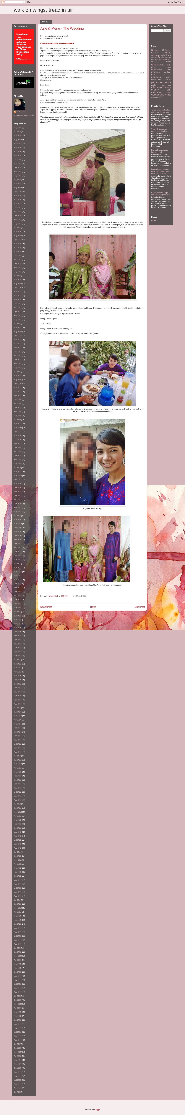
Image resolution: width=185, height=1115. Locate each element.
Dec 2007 (17, 1024)
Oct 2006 (17, 1080)
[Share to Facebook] (82, 596)
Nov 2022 (17, 308)
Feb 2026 (17, 152)
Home (93, 607)
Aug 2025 (17, 175)
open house (163, 79)
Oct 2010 (17, 888)
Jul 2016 (17, 612)
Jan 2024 (17, 251)
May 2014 (18, 716)
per (170, 79)
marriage (155, 72)
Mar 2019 (17, 484)
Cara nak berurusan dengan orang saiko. (159, 130)
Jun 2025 (17, 183)
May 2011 (18, 860)
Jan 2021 (17, 396)
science (155, 90)
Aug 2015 (17, 656)
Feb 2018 (17, 536)
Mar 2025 (17, 195)
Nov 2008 (17, 980)
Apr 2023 (17, 288)
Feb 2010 (17, 920)
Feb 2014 (17, 728)
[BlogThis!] (77, 596)
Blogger (97, 1110)
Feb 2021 (17, 392)
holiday (168, 67)
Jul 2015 (17, 660)
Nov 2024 (17, 212)
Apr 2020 (17, 432)
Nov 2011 (17, 836)
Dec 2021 (17, 352)
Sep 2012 (17, 796)
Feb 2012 (17, 824)
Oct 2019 (17, 456)
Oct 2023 (17, 264)
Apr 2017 (17, 576)
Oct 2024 (17, 216)
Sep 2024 (17, 220)
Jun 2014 (17, 712)
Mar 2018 (17, 532)
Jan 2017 (17, 588)
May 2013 (18, 764)
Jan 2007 (17, 1068)
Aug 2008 (17, 992)
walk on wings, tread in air (43, 10)
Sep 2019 (17, 460)
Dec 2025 (17, 160)
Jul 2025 (17, 180)
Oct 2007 (17, 1032)
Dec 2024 (17, 208)
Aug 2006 (17, 1088)
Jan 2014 (17, 732)
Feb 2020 (17, 440)
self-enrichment (161, 91)
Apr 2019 (17, 480)
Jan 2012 (17, 828)
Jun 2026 (17, 135)
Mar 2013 (17, 772)
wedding (154, 97)
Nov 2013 (17, 740)
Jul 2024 (17, 228)
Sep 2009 (17, 940)
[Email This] (74, 596)
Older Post (139, 607)
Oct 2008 (17, 984)
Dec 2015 (17, 640)
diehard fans (166, 55)
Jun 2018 (17, 520)
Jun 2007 (17, 1048)
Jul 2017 (17, 564)
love (169, 69)
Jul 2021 (17, 372)
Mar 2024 (17, 244)
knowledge (156, 69)
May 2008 (18, 1004)
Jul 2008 (17, 996)
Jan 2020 (17, 444)
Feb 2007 (17, 1064)
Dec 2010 (17, 880)
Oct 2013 (17, 744)
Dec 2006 (17, 1072)
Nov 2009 (17, 932)
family (161, 57)
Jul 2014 (17, 708)
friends (168, 62)
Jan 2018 (17, 540)
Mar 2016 (17, 628)
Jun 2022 (17, 328)
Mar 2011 (17, 868)
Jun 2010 (17, 904)
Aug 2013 (17, 752)
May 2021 (18, 380)
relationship (157, 87)
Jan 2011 (17, 876)
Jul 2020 (17, 420)
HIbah (153, 67)
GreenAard (158, 64)
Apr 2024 (17, 240)
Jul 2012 (17, 804)
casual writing (161, 52)
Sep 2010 (17, 892)
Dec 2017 (17, 544)
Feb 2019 (17, 488)
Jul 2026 (17, 132)
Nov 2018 (17, 500)
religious (168, 87)
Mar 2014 (17, 724)
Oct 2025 (17, 167)
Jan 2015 (17, 684)
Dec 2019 (17, 448)
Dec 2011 (17, 832)
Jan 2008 (17, 1020)
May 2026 (18, 139)
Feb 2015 (17, 680)
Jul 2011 (17, 852)
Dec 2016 (17, 592)
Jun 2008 (17, 1000)
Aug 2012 (17, 800)
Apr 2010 (17, 912)
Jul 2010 (17, 900)
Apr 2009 (17, 960)
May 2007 (18, 1052)
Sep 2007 (17, 1036)
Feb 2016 (17, 632)
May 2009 (18, 956)
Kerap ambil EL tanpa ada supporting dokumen (161, 194)
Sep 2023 (17, 268)
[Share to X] (79, 596)
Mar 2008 (17, 1012)
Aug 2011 (17, 848)
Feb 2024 (17, 248)
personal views (161, 82)
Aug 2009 (17, 944)
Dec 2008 (17, 976)
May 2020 (18, 428)
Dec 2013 (17, 736)
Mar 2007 (17, 1060)
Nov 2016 (17, 596)
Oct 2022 (17, 312)
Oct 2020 (17, 408)
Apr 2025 (17, 192)
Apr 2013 (17, 768)
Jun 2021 (17, 376)
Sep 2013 (17, 748)
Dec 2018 (17, 496)
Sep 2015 (17, 652)
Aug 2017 (17, 560)
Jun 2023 (17, 280)
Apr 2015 (17, 672)
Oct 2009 (17, 936)
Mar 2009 (17, 964)
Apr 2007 (17, 1056)
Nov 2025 (17, 163)
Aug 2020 (17, 416)
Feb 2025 (17, 200)
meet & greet (165, 75)
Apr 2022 (17, 336)
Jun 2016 (17, 616)
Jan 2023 (17, 300)
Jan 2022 (17, 348)
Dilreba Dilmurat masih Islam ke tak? (160, 151)
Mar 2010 (17, 916)
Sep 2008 (17, 988)
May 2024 (18, 236)
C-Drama (166, 50)
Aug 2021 (17, 368)
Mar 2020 (17, 436)
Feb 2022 (17, 344)
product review (158, 85)
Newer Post (46, 607)
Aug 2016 (17, 608)
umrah (168, 92)
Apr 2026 (17, 143)
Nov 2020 (17, 404)
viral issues (165, 95)
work (160, 97)
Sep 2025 (17, 172)
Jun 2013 (17, 760)
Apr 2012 (17, 816)
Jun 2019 (17, 472)
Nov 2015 (17, 644)
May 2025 (18, 188)
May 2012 (18, 812)
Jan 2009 (17, 972)
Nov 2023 (17, 260)
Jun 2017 (17, 568)
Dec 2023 (17, 256)
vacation (155, 95)
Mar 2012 (17, 820)
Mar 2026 (17, 147)
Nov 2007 (17, 1028)
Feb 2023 (17, 296)
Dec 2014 (17, 688)
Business (155, 50)
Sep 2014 (17, 700)
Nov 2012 (17, 788)
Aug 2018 (17, 512)
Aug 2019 (17, 464)
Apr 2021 (17, 384)
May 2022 (18, 332)
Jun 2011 (17, 856)
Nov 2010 (17, 884)
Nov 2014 (17, 692)
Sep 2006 (17, 1084)
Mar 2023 (17, 292)
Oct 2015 (17, 648)
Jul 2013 (17, 756)
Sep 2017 (17, 556)
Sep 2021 (17, 364)
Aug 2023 (17, 271)
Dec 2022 (17, 304)
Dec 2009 (17, 928)
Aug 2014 (17, 704)
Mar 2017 (17, 580)
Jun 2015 (17, 664)
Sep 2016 (17, 604)
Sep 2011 (17, 844)
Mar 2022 (17, 340)
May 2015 (18, 668)
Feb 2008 (17, 1016)
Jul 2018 (17, 516)
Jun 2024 (17, 232)
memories (156, 77)
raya (169, 85)
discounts (154, 57)
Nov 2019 (17, 452)
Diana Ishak (21, 112)
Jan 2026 (17, 155)
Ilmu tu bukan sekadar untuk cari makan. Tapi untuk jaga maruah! (160, 171)
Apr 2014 (17, 720)
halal (169, 65)
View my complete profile (24, 115)
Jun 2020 (17, 424)
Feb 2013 (17, 776)
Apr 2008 (17, 1008)
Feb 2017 (17, 584)
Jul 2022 (17, 324)
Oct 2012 (17, 792)
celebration (155, 55)
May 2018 (18, 524)
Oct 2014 (17, 696)
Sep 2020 (17, 412)
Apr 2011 (17, 864)
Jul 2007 (17, 1044)
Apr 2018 (17, 528)
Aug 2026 (17, 127)
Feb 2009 (17, 968)
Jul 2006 (17, 1092)
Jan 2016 (17, 636)
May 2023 (18, 284)
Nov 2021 (17, 356)
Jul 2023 (17, 276)
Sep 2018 (17, 508)
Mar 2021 (17, 388)
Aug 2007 (17, 1040)
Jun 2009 (17, 952)
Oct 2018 (17, 504)
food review (162, 60)
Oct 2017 (17, 552)
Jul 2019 (17, 468)
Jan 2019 (17, 492)
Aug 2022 (17, 320)
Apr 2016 (17, 624)
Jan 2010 (17, 924)
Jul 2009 (17, 948)
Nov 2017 (17, 548)
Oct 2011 (17, 840)
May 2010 (18, 908)
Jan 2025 (17, 203)
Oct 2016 (17, 600)
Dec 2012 (17, 784)
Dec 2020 (17, 400)
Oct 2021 (17, 360)
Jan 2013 (17, 780)
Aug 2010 (17, 896)
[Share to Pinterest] (84, 596)
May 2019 (18, 476)
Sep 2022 (17, 316)
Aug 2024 (17, 223)
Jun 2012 (17, 808)
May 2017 (18, 572)
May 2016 (18, 620)
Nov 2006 (17, 1076)
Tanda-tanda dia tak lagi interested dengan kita (160, 111)
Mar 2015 (17, 676)
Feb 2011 (17, 872)
